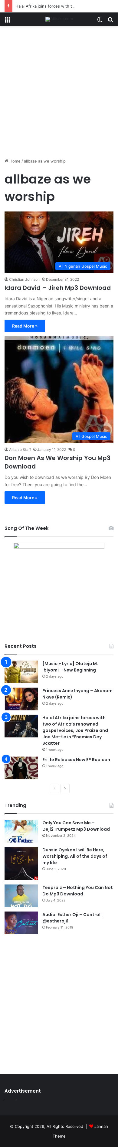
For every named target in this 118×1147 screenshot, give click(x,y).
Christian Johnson (24, 279)
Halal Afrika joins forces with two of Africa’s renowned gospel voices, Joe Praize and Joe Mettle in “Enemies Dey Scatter (75, 730)
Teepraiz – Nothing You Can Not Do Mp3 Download (77, 890)
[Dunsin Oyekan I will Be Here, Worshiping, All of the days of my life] (21, 863)
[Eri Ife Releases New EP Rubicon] (21, 768)
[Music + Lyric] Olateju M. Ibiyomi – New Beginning (70, 667)
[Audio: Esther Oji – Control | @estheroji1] (21, 923)
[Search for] (110, 21)
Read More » (25, 325)
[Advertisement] (59, 94)
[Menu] (8, 21)
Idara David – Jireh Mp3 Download (58, 287)
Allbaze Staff (20, 449)
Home (14, 161)
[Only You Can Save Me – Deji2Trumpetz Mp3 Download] (21, 831)
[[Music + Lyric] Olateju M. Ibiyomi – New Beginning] (21, 672)
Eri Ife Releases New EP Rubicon (76, 760)
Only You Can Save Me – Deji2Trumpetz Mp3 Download (76, 826)
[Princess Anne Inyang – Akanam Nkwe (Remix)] (21, 699)
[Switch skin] (100, 21)
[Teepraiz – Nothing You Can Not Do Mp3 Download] (21, 895)
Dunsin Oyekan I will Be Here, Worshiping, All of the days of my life (74, 856)
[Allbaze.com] (59, 19)
